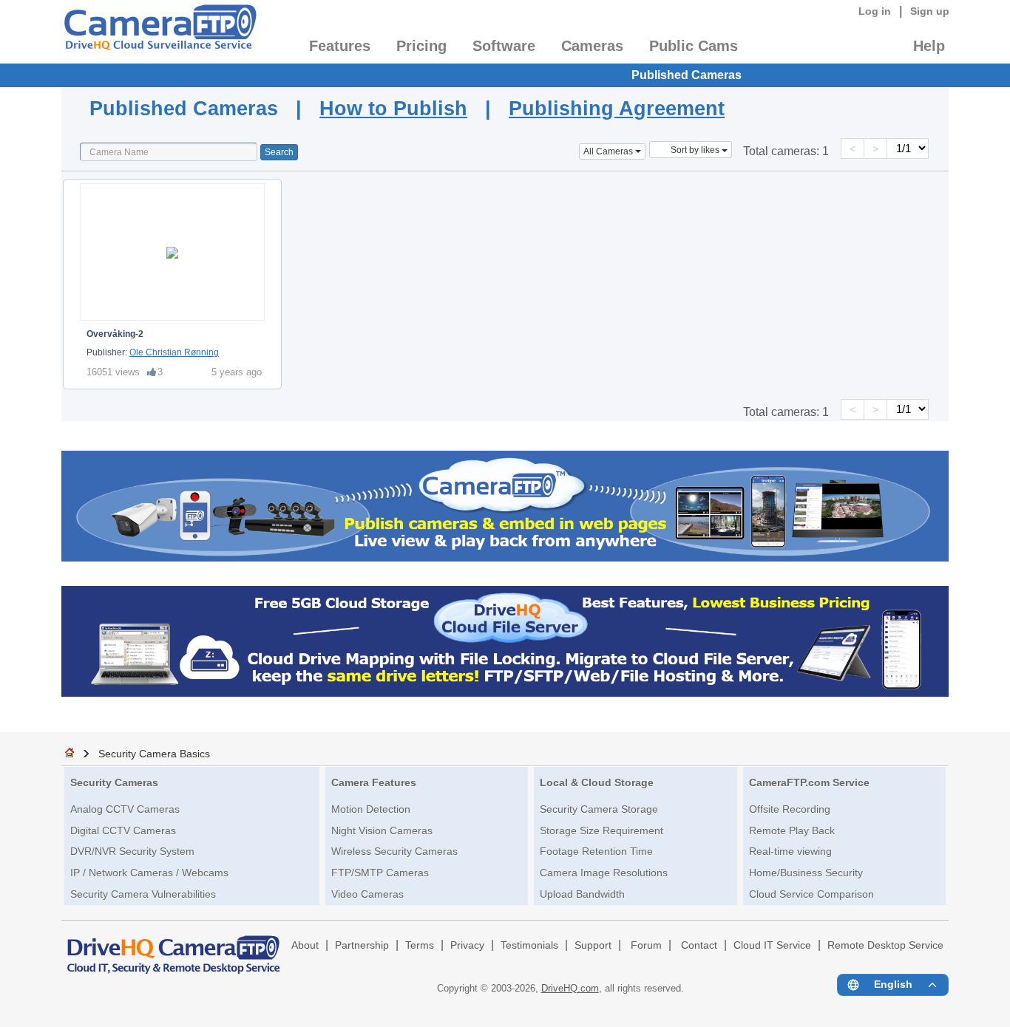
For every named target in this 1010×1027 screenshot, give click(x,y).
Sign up (929, 11)
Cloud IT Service (772, 945)
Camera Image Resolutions (604, 872)
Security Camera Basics (154, 754)
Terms (419, 945)
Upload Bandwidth (582, 894)
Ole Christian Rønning (174, 352)
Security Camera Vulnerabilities (143, 894)
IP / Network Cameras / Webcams (149, 872)
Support (593, 945)
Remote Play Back (792, 830)
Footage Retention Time (596, 851)
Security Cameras (114, 782)
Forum (646, 945)
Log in (874, 11)
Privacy (467, 945)
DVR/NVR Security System (132, 851)
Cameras (592, 46)
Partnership (362, 945)
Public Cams (693, 46)
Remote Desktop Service (885, 945)
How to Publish (393, 108)
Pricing (421, 46)
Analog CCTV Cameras (125, 809)
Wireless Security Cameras (394, 851)
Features (339, 46)
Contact (699, 945)
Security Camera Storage (599, 809)
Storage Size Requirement (601, 830)
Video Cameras (367, 894)
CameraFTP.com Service (809, 782)
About (305, 945)
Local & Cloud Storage (597, 782)
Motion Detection (370, 809)
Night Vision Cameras (382, 830)
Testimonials (529, 945)
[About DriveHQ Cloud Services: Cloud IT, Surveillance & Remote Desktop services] (173, 948)
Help (929, 46)
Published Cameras (686, 75)
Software (503, 46)
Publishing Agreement (617, 108)
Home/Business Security (806, 872)
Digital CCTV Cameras (123, 830)
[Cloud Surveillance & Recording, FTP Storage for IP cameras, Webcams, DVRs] (159, 31)
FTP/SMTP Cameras (380, 872)
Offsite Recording (789, 809)
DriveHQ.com (570, 988)
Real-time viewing (790, 851)
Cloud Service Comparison (811, 894)
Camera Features (373, 782)
